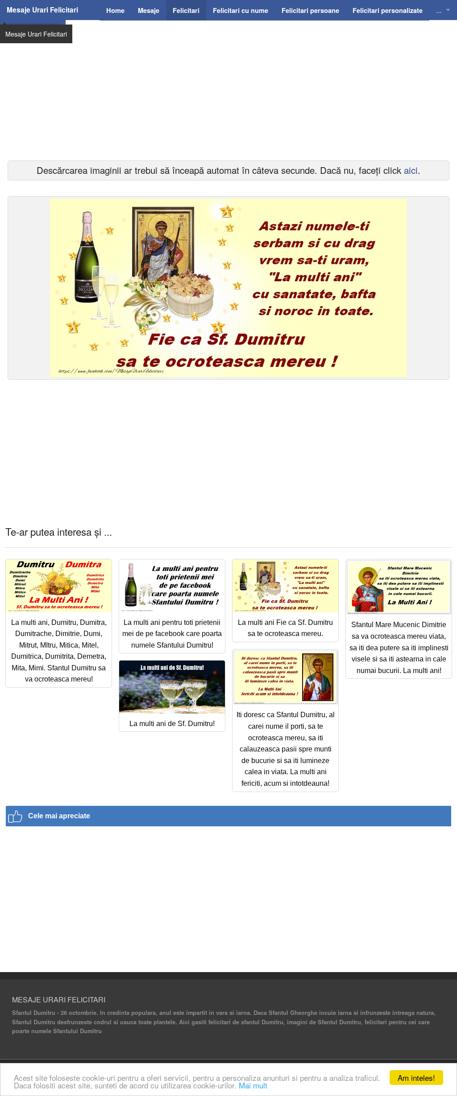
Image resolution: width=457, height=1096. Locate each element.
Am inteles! (416, 1077)
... (438, 10)
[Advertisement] (228, 102)
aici (411, 170)
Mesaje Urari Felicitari (42, 10)
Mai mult (253, 1085)
